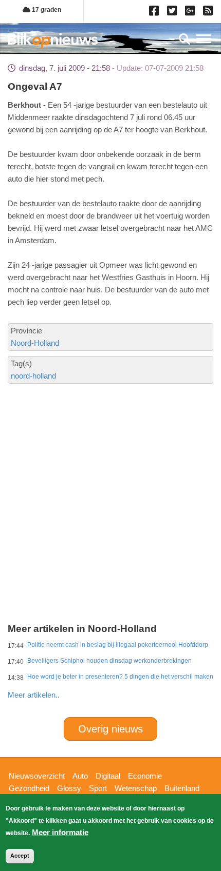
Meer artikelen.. (34, 694)
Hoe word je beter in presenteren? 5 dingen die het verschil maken (120, 676)
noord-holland (33, 375)
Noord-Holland (35, 343)
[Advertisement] (110, 461)
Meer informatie (60, 832)
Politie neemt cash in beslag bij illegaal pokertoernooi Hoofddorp (117, 644)
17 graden (45, 9)
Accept (19, 856)
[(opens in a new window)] (155, 12)
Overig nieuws (110, 729)
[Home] (53, 40)
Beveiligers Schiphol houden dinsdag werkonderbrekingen (109, 660)
